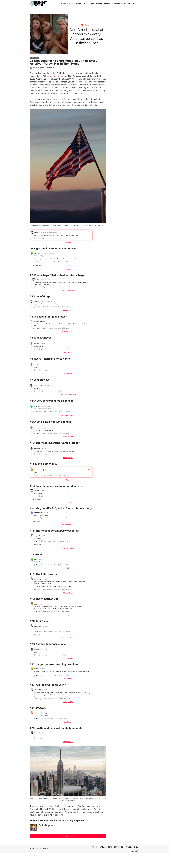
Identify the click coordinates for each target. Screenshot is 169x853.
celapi (68, 615)
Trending (98, 3)
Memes (78, 3)
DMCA (103, 847)
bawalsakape (68, 437)
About (94, 847)
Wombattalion (68, 310)
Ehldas (67, 568)
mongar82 (68, 373)
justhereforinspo (68, 524)
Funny (63, 3)
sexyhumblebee (68, 290)
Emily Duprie (39, 68)
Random (107, 3)
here (84, 820)
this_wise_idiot (68, 658)
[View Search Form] (137, 3)
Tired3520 (68, 678)
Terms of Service (115, 847)
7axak (68, 480)
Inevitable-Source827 (68, 395)
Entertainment (117, 3)
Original (127, 3)
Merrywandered (68, 548)
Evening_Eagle (68, 702)
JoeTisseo (68, 722)
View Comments (68, 836)
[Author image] (31, 68)
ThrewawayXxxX (68, 638)
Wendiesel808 (68, 742)
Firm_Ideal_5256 (68, 331)
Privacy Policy (132, 847)
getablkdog (68, 352)
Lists (92, 3)
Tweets (85, 3)
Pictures (70, 3)
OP (59, 76)
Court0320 (68, 502)
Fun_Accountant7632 (68, 416)
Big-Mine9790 (68, 593)
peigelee (68, 242)
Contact (134, 851)
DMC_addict (67, 269)
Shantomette (68, 458)
